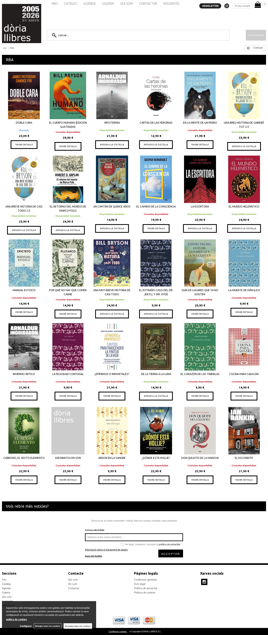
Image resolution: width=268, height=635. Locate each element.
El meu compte (242, 5)
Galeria (6, 592)
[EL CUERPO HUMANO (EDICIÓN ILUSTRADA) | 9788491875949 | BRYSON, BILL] (68, 95)
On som (72, 583)
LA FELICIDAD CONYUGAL (68, 374)
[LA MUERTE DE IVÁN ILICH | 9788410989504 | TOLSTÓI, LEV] (244, 263)
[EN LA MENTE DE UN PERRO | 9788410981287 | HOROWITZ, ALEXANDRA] (200, 95)
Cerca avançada (256, 35)
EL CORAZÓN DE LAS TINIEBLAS (200, 374)
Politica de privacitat (145, 588)
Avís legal (139, 583)
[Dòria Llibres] (10, 23)
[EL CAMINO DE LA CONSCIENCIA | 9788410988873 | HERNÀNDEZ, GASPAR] (156, 179)
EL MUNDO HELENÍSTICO (244, 206)
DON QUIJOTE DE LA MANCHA (200, 457)
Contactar (73, 588)
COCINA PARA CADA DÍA (244, 374)
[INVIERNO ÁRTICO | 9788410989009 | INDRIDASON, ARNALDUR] (24, 346)
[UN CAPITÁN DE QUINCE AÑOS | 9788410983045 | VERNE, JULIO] (112, 179)
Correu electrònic (95, 530)
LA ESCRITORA (200, 206)
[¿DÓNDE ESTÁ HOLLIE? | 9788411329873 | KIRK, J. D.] (156, 430)
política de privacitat (169, 544)
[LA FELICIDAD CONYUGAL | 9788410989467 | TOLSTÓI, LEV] (68, 346)
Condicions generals (145, 579)
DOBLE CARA (24, 122)
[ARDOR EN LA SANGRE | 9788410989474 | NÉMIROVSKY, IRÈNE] (112, 430)
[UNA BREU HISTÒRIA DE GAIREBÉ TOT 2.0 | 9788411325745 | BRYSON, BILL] (244, 95)
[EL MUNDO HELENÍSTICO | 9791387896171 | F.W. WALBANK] (244, 179)
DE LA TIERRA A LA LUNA (156, 374)
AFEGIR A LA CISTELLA (112, 144)
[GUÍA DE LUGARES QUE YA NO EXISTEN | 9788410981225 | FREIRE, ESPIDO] (200, 263)
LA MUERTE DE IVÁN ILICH (244, 290)
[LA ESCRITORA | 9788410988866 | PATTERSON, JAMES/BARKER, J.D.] (200, 179)
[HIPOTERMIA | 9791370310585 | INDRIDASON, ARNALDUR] (112, 95)
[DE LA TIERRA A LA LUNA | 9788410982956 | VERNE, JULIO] (156, 346)
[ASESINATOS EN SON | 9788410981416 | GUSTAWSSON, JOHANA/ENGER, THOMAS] (68, 430)
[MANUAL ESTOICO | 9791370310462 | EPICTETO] (24, 263)
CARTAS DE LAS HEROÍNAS (156, 122)
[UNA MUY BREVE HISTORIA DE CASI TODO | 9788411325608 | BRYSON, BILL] (112, 263)
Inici (4, 579)
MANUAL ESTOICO (24, 290)
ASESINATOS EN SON (68, 457)
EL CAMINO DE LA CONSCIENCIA (156, 206)
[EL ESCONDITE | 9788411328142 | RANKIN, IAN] (244, 430)
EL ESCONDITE (244, 457)
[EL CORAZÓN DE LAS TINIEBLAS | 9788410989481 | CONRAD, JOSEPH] (200, 346)
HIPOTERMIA (112, 122)
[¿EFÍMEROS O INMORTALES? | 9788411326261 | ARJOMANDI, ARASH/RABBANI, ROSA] (112, 346)
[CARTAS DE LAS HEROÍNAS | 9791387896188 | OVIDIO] (156, 95)
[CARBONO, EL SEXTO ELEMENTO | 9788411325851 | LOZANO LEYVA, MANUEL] (24, 430)
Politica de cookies (145, 592)
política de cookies (16, 619)
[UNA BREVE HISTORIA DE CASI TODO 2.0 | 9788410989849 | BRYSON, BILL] (24, 179)
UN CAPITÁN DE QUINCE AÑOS (111, 206)
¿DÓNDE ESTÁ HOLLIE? (156, 457)
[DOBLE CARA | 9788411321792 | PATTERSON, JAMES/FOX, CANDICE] (24, 95)
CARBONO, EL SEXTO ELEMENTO (24, 457)
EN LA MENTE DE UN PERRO (200, 122)
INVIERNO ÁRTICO (24, 374)
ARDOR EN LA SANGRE (112, 457)
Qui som (7, 596)
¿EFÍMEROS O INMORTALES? (112, 374)
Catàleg (6, 583)
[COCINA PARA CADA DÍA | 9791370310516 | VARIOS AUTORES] (244, 346)
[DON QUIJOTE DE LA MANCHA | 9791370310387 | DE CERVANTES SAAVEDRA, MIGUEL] (200, 430)
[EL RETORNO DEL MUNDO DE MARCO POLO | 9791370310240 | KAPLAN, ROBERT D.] (68, 179)
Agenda (6, 588)
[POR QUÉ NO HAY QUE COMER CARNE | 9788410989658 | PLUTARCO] (68, 263)
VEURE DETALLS (24, 144)
